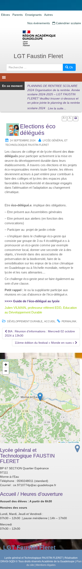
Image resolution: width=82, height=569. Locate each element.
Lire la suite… (57, 108)
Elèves (5, 14)
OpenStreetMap (73, 442)
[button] (40, 397)
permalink (69, 321)
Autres (48, 14)
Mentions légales (46, 565)
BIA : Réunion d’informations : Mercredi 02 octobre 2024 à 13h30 (40, 333)
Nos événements (38, 23)
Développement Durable (24, 321)
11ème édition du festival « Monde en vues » (45, 342)
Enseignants (33, 14)
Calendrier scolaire (68, 23)
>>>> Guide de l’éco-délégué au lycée (32, 301)
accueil (49, 321)
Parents (17, 14)
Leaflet (62, 442)
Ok (70, 67)
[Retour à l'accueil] (41, 38)
